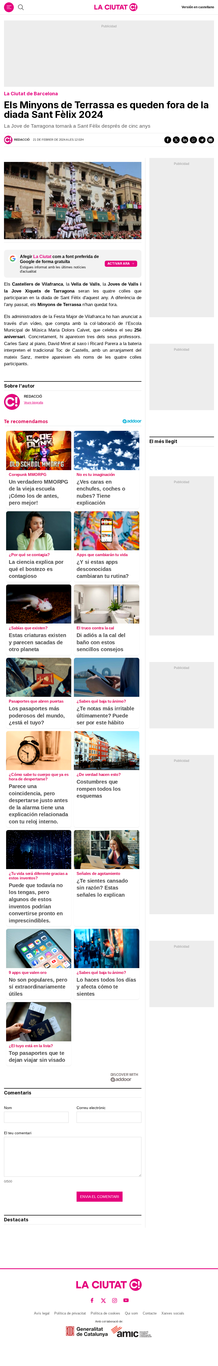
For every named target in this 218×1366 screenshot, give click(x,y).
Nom (8, 1108)
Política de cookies (105, 1313)
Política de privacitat (70, 1313)
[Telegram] (202, 139)
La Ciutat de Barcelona (31, 93)
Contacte (150, 1313)
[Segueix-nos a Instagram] (115, 1300)
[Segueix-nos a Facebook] (92, 1300)
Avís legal (41, 1313)
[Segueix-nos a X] (103, 1300)
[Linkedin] (184, 139)
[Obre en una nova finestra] (87, 1331)
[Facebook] (167, 139)
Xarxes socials (172, 1313)
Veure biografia (33, 402)
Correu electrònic (91, 1108)
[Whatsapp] (193, 139)
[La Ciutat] (115, 7)
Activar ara (118, 263)
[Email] (210, 139)
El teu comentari (17, 1133)
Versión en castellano (198, 7)
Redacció (22, 139)
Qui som (131, 1313)
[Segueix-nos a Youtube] (126, 1300)
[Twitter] (176, 139)
